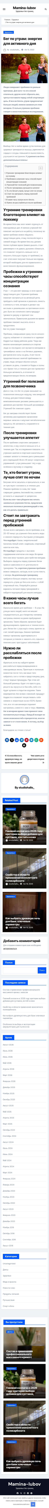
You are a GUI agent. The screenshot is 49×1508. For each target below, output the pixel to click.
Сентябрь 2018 (9, 1239)
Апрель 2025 (8, 1118)
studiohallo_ (15, 50)
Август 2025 (8, 1105)
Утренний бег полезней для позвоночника (24, 185)
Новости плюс (9, 1288)
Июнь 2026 (8, 1057)
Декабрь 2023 (9, 1191)
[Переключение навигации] (4, 9)
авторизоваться (10, 948)
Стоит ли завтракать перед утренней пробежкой (21, 195)
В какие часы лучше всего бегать (20, 200)
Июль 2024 (8, 1148)
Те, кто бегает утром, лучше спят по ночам (24, 191)
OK (33, 1504)
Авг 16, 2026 (28, 884)
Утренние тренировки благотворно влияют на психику (24, 174)
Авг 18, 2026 (28, 840)
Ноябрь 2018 (8, 1227)
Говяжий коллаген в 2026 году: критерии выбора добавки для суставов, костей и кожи (24, 834)
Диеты (5, 1269)
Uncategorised (9, 1263)
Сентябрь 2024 (9, 1136)
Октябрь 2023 (9, 1203)
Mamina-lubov (24, 8)
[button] (39, 168)
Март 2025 (7, 1124)
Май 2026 (7, 1063)
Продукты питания (11, 1294)
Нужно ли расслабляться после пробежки (24, 202)
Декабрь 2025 (9, 1087)
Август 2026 (8, 1045)
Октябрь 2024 (9, 1130)
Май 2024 (7, 1160)
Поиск (9, 962)
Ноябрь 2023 (8, 1197)
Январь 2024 (8, 1185)
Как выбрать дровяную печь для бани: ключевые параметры (22, 921)
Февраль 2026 (9, 1081)
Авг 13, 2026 (28, 927)
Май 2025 (7, 1112)
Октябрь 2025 (9, 1099)
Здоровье (9, 32)
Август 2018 (8, 1245)
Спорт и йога (8, 1306)
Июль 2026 (8, 1051)
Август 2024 (8, 1142)
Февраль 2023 (9, 1215)
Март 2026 (7, 1075)
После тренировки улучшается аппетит (23, 188)
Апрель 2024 (8, 1166)
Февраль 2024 (9, 1178)
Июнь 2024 (8, 1154)
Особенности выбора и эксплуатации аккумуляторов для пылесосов (19, 1025)
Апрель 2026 (8, 1069)
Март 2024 (7, 1172)
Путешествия (8, 1300)
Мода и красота (9, 1282)
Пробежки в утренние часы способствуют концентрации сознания (24, 180)
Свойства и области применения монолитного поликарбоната (21, 877)
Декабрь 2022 (9, 1221)
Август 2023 (8, 1209)
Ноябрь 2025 (8, 1093)
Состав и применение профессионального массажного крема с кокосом (21, 991)
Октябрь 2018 (8, 1233)
